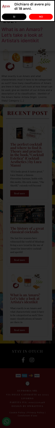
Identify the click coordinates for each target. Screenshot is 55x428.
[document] (27, 214)
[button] (41, 17)
